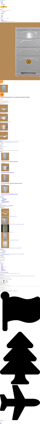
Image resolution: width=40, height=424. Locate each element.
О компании (2, 269)
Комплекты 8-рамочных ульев (5, 202)
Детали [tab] (2, 143)
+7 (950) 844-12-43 (3, 4)
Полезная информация (3, 250)
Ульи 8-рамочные (4, 199)
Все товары (2, 264)
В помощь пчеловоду (4, 251)
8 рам (1, 205)
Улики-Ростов (1, 9)
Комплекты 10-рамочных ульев (9, 142)
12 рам (5, 205)
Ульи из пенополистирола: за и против (5, 254)
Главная (2, 19)
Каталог (2, 15)
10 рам (15, 142)
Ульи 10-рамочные (4, 198)
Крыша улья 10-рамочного (3, 112)
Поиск (7, 206)
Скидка (2, 267)
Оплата (2, 2)
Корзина (2, 268)
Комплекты (2, 20)
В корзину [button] (4, 195)
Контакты (2, 3)
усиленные (17, 142)
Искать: (1, 206)
